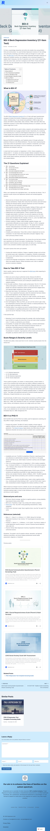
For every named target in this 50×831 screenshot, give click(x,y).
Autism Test (14, 807)
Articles (37, 807)
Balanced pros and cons (13, 79)
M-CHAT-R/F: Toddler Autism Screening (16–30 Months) (37, 685)
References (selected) (13, 81)
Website (37, 761)
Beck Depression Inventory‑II (16, 116)
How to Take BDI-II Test (11, 74)
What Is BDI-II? (9, 71)
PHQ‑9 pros (9, 504)
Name (4, 761)
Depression (6, 37)
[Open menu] (47, 3)
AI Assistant (30, 807)
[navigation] (41, 829)
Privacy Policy (6, 823)
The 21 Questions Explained (12, 73)
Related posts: (11, 82)
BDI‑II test (11, 55)
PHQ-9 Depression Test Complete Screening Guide (20, 675)
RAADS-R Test (22, 807)
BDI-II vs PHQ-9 (9, 78)
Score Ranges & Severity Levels (13, 76)
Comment (5, 743)
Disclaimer (6, 827)
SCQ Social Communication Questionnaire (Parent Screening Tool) (12, 685)
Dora (6, 46)
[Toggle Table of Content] (19, 69)
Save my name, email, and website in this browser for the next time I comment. (21, 765)
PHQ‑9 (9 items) (18, 428)
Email (20, 761)
